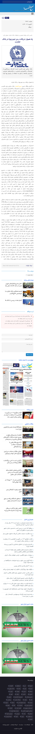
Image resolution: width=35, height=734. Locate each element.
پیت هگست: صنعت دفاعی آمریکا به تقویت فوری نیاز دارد (18, 535)
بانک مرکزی (11, 689)
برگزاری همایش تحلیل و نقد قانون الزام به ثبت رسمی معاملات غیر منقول (14, 472)
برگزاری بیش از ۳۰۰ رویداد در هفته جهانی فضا (13, 481)
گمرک (31, 719)
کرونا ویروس (8, 716)
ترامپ (24, 694)
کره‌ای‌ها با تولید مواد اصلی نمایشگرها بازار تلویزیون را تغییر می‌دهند (18, 590)
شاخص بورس (29, 705)
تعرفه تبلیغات (14, 725)
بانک (19, 689)
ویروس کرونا (9, 714)
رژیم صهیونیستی (21, 702)
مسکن (30, 714)
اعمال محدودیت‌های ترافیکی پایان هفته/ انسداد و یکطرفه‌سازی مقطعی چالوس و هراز (19, 551)
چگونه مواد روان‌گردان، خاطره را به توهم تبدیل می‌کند (18, 569)
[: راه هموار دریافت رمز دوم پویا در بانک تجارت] (3, 18)
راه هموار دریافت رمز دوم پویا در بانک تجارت (17, 41)
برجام (31, 691)
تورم (11, 694)
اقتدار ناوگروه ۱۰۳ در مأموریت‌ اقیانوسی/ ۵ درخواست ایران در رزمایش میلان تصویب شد (13, 415)
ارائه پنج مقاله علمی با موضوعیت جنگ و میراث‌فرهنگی (15, 444)
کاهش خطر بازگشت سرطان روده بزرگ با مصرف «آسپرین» (13, 509)
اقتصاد (11, 686)
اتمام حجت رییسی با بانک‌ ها (13, 300)
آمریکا (30, 686)
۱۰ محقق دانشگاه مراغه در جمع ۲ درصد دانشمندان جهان (13, 499)
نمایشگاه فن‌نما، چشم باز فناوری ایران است (13, 428)
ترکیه (17, 694)
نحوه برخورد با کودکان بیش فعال (14, 490)
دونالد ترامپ (17, 700)
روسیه (30, 702)
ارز (24, 686)
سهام (13, 702)
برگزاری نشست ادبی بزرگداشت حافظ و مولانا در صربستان (13, 461)
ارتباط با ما (27, 725)
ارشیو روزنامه (6, 725)
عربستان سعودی (28, 708)
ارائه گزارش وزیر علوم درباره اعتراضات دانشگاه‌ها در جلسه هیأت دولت (18, 561)
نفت (24, 714)
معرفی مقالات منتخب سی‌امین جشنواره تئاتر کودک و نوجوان (13, 452)
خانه (32, 725)
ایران (31, 689)
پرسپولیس (30, 716)
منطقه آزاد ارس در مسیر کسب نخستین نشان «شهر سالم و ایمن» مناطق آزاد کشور (18, 529)
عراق (8, 705)
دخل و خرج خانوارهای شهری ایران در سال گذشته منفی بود (13, 284)
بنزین (24, 691)
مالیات (10, 708)
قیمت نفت (18, 708)
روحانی (9, 700)
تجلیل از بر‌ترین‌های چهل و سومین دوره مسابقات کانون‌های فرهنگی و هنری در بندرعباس (13, 437)
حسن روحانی (29, 697)
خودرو (9, 697)
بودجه (18, 691)
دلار (31, 700)
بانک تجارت (30, 275)
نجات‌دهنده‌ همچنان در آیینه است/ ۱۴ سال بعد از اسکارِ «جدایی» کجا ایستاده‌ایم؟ (19, 524)
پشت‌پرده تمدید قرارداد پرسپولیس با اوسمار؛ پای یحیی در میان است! (19, 595)
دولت (25, 700)
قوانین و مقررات (18, 728)
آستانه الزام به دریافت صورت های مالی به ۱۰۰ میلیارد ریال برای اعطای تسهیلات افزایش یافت (18, 584)
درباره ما (21, 725)
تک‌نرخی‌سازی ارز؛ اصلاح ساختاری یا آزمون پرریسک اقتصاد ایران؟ (18, 545)
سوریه (6, 702)
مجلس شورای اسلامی (27, 711)
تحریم (30, 694)
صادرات (20, 705)
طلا (14, 705)
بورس (11, 691)
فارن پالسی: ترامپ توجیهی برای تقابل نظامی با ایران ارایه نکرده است (18, 574)
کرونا (16, 716)
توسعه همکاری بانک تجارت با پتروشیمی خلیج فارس (13, 292)
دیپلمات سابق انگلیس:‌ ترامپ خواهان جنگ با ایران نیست (19, 556)
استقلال (18, 686)
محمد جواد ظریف (14, 711)
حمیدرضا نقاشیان (18, 697)
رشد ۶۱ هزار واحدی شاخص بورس (23, 566)
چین (23, 716)
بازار (25, 689)
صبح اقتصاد (18, 86)
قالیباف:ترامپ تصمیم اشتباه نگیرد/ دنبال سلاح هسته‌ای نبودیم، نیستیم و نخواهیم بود (20, 579)
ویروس (17, 714)
